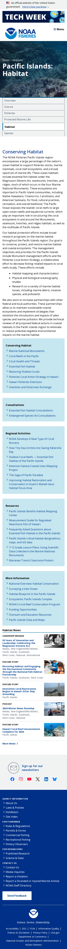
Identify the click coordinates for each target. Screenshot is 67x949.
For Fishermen (11, 821)
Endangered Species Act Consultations (32, 415)
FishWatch (12, 812)
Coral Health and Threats (24, 361)
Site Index (12, 816)
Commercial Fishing (17, 835)
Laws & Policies (15, 807)
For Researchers (12, 849)
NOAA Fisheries (33, 944)
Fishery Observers (17, 844)
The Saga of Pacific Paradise (26, 475)
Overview (9, 100)
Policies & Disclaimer (18, 932)
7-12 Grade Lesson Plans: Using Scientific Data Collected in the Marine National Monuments (34, 551)
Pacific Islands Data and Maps (27, 620)
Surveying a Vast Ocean (23, 589)
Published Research (18, 853)
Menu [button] (60, 29)
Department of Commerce (32, 936)
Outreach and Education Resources (30, 614)
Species (8, 133)
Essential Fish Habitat (22, 366)
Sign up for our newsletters (32, 768)
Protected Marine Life (17, 119)
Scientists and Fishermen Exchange (30, 387)
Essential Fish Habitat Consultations (31, 410)
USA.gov (55, 932)
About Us (11, 803)
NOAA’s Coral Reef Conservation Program (34, 604)
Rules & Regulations (18, 826)
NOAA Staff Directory (18, 885)
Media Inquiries (15, 872)
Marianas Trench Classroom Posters (31, 560)
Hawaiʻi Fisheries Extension (25, 382)
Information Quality (48, 928)
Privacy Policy (40, 932)
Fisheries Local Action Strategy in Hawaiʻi (34, 377)
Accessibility (12, 928)
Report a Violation (17, 876)
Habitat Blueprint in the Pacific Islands (32, 594)
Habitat (10, 127)
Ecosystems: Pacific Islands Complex (30, 599)
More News (9, 743)
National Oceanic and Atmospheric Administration (32, 940)
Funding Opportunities (23, 609)
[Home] (19, 32)
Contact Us (9, 863)
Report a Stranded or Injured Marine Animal (32, 881)
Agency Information (15, 798)
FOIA (32, 928)
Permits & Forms (16, 830)
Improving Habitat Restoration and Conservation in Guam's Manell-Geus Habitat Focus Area (31, 484)
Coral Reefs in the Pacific (24, 356)
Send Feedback (17, 895)
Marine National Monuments (27, 351)
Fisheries (9, 113)
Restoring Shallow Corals (24, 371)
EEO (24, 928)
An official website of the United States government (30, 4)
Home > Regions (12, 60)
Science (8, 107)
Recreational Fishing (18, 839)
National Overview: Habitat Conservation (34, 583)
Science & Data (15, 858)
